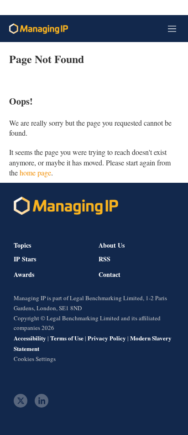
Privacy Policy (107, 338)
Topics (22, 245)
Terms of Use (67, 338)
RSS (104, 259)
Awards (24, 274)
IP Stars (25, 259)
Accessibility (30, 338)
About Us (112, 245)
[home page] (38, 28)
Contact (109, 274)
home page (35, 172)
